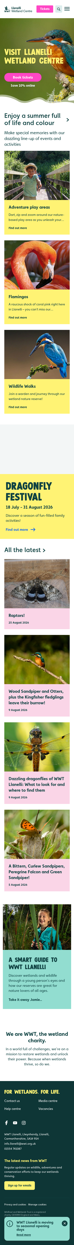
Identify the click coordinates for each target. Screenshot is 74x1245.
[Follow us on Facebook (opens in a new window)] (6, 1123)
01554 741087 (13, 1148)
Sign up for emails (19, 1185)
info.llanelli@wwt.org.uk (20, 1143)
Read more (24, 1235)
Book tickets (23, 77)
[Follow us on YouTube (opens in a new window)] (15, 1123)
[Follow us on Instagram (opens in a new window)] (24, 1123)
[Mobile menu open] (67, 10)
